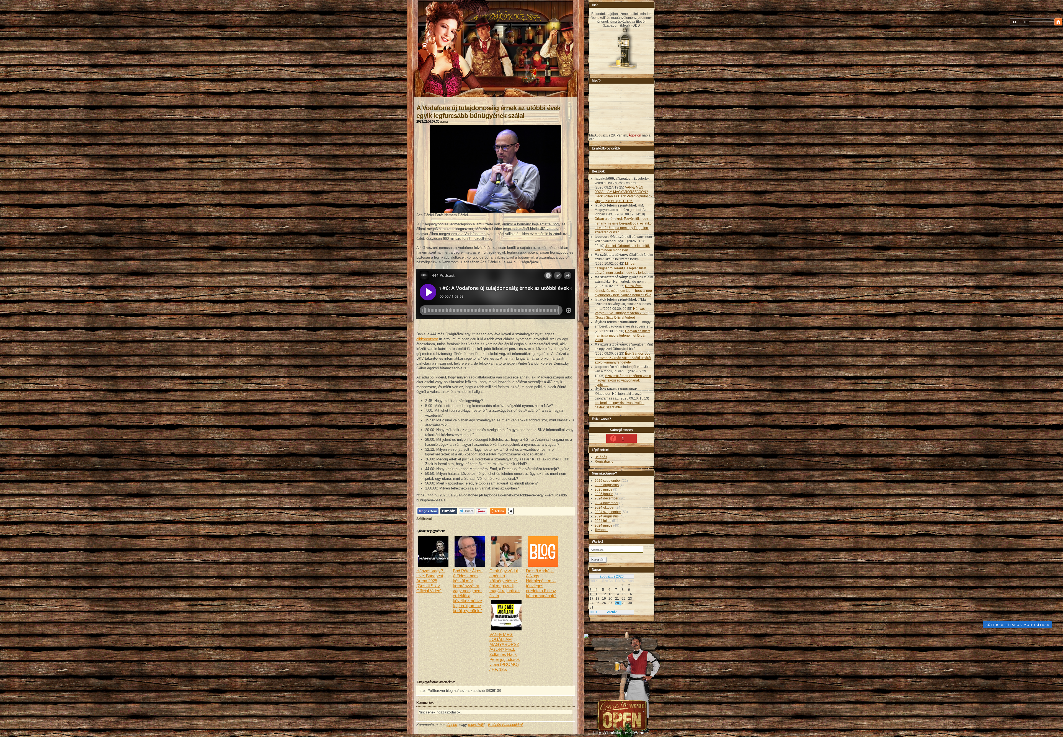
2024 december (606, 498)
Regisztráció (604, 461)
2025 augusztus (607, 485)
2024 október (605, 507)
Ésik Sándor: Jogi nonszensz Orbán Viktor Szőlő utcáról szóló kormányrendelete (623, 358)
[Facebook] (427, 511)
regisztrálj (476, 725)
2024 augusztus (607, 516)
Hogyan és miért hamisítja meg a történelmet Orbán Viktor (622, 335)
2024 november (606, 503)
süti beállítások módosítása (1017, 625)
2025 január (604, 494)
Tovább (601, 530)
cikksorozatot (427, 339)
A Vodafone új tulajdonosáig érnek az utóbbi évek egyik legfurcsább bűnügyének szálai (488, 111)
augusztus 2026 (612, 576)
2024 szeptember (608, 512)
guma (444, 121)
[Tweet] (466, 511)
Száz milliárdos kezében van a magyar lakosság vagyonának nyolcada (623, 380)
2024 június (603, 525)
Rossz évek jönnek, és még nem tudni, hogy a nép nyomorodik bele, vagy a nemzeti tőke (623, 290)
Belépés (601, 457)
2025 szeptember (608, 481)
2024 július (603, 521)
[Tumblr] (448, 511)
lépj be (452, 725)
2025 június (603, 489)
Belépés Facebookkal (505, 725)
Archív (611, 612)
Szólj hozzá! (424, 519)
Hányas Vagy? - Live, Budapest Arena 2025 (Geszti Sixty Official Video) (621, 313)
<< (592, 612)
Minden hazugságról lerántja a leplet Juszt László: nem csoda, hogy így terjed (621, 268)
